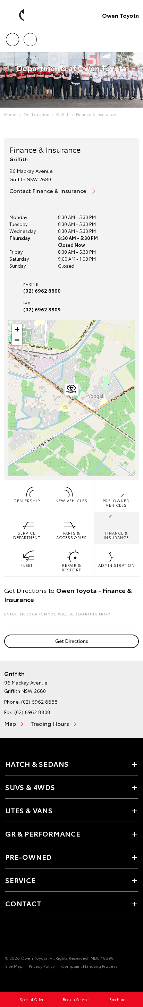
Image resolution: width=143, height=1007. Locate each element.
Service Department (26, 535)
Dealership (27, 500)
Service (20, 880)
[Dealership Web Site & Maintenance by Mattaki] (18, 980)
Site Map (14, 966)
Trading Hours (50, 723)
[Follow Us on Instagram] (21, 936)
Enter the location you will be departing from (57, 613)
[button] (71, 390)
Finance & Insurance (96, 114)
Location (30, 37)
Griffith (62, 114)
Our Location (36, 114)
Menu (133, 37)
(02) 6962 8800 (42, 290)
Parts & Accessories (71, 535)
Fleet (26, 565)
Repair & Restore (71, 567)
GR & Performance (43, 833)
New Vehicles (71, 500)
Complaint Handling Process (89, 966)
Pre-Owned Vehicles (116, 503)
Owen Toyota (120, 15)
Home (10, 114)
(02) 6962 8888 (39, 701)
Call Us (12, 37)
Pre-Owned (28, 857)
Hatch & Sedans (37, 764)
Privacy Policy (42, 966)
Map (10, 723)
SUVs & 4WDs (30, 787)
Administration (116, 565)
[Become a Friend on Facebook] (9, 936)
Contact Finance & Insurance (47, 190)
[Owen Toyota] (15, 15)
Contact (23, 903)
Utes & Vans (29, 810)
